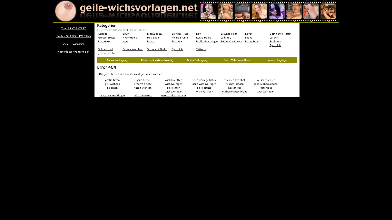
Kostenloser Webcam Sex (73, 51)
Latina (248, 37)
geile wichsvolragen (204, 84)
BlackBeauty (154, 33)
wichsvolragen (173, 84)
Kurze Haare (203, 37)
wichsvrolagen (235, 84)
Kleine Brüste (180, 37)
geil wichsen (112, 84)
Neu (125, 41)
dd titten (112, 87)
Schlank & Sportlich (276, 43)
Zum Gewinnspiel (73, 44)
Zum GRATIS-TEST (73, 28)
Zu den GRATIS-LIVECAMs (73, 36)
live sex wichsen (265, 80)
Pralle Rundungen (207, 41)
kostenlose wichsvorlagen (265, 89)
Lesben (274, 37)
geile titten (142, 80)
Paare (150, 41)
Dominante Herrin (280, 33)
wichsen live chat (234, 80)
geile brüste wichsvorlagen (204, 89)
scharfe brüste (143, 84)
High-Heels (129, 37)
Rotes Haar (252, 41)
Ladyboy (225, 37)
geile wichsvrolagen (265, 84)
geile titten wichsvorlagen (173, 89)
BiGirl (125, 33)
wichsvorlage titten (204, 80)
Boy (198, 33)
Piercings (177, 41)
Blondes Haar (180, 33)
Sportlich (177, 49)
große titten (112, 80)
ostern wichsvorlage (173, 95)
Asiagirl (102, 33)
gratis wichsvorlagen (112, 95)
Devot (248, 33)
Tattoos (201, 49)
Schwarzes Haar (132, 49)
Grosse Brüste (106, 37)
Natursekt (104, 41)
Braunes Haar (228, 33)
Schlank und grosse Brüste (106, 51)
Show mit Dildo (157, 49)
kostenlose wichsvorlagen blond (234, 89)
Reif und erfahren (231, 41)
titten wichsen (142, 87)
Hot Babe (153, 37)
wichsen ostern (143, 95)
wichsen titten (173, 80)
